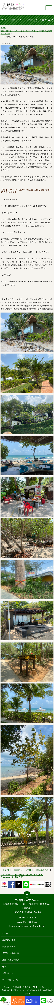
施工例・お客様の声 (10, 953)
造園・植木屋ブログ (10, 960)
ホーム (5, 933)
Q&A (4, 967)
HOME (3, 28)
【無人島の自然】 (42, 870)
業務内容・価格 (8, 947)
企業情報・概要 (8, 940)
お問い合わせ (7, 973)
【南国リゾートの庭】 (22, 870)
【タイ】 (6, 870)
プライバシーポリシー (11, 980)
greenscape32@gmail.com (31, 925)
